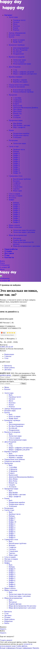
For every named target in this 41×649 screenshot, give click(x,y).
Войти (6, 623)
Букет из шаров (19, 40)
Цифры (11, 200)
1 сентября (17, 98)
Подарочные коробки (21, 133)
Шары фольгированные (18, 235)
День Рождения (14, 67)
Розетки (16, 30)
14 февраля (17, 100)
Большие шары (14, 35)
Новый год (17, 113)
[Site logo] (10, 3)
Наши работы (9, 368)
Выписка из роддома (16, 57)
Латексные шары (19, 60)
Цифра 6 (16, 165)
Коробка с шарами (20, 80)
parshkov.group (5, 375)
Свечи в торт (14, 146)
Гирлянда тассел (19, 20)
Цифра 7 (16, 167)
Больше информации (16, 648)
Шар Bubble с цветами (21, 125)
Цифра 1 (16, 155)
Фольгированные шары (22, 64)
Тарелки (16, 189)
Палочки (16, 26)
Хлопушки (17, 137)
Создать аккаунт (6, 640)
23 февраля (17, 102)
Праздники (13, 95)
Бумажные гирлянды (17, 45)
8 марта (16, 104)
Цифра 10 (16, 173)
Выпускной (17, 106)
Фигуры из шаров (15, 196)
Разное (15, 28)
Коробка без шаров (20, 82)
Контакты (8, 366)
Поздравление (18, 54)
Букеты (11, 37)
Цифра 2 (16, 157)
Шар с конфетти (19, 127)
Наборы (16, 151)
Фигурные (17, 238)
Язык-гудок (17, 191)
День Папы (17, 111)
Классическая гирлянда (22, 90)
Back (10, 395)
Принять (36, 648)
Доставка (7, 369)
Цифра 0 (16, 153)
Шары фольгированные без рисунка (22, 606)
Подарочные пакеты (21, 135)
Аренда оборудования (17, 33)
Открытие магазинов (17, 87)
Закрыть (3, 629)
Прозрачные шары (16, 120)
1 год (15, 70)
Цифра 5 (16, 163)
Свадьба (16, 115)
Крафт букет (17, 42)
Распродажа (13, 140)
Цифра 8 (16, 169)
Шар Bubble (17, 123)
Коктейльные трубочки (22, 179)
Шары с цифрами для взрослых (25, 74)
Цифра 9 (16, 171)
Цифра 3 (16, 159)
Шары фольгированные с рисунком (26, 246)
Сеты (6, 358)
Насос (15, 24)
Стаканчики (17, 187)
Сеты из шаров (18, 62)
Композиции (9, 354)
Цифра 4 (16, 161)
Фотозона (12, 198)
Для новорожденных (21, 48)
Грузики (16, 22)
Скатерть (16, 185)
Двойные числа (19, 149)
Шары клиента (14, 225)
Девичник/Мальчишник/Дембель (25, 108)
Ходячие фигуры (19, 240)
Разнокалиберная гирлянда (23, 92)
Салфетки (17, 183)
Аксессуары (13, 17)
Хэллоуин (17, 117)
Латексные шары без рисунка (24, 230)
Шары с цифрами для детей (23, 72)
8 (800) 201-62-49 (6, 347)
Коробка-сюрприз (15, 77)
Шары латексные (15, 227)
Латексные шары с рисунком (24, 232)
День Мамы (17, 109)
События (7, 356)
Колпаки (16, 181)
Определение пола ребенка (19, 85)
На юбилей (17, 52)
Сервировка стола (15, 176)
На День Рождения (20, 50)
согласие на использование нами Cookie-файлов (16, 645)
